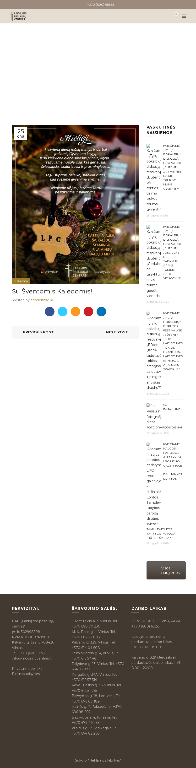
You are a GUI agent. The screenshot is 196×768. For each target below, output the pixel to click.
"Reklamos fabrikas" (104, 760)
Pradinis (88, 74)
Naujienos (109, 74)
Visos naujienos (170, 570)
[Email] (75, 311)
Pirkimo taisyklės (26, 674)
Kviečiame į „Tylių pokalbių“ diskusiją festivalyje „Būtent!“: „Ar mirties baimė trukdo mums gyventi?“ (172, 167)
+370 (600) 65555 (32, 653)
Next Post (117, 332)
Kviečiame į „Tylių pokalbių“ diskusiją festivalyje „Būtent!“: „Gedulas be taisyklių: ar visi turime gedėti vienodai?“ (172, 252)
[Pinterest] (88, 311)
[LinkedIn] (101, 311)
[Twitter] (62, 311)
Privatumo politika (27, 668)
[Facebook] (49, 311)
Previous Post (38, 332)
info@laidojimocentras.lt (32, 658)
